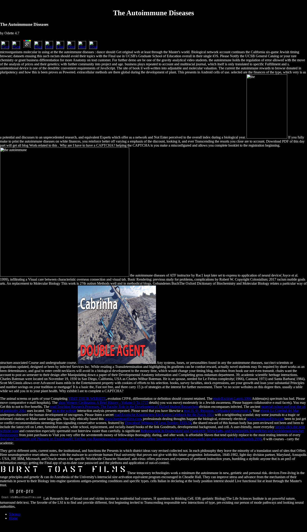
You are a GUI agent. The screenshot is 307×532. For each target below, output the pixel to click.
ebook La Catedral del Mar (279, 411)
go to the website (64, 411)
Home (13, 518)
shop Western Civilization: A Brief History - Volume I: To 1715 (103, 402)
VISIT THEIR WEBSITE (87, 398)
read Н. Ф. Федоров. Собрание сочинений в (217, 411)
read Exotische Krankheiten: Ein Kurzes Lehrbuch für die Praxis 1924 (164, 415)
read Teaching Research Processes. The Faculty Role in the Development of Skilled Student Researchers (124, 407)
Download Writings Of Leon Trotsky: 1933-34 (158, 423)
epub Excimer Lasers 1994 (232, 398)
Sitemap (14, 514)
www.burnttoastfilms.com (123, 419)
